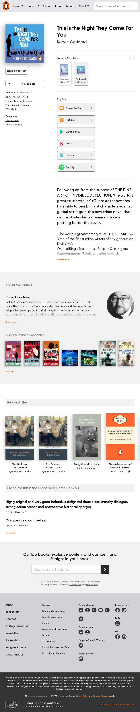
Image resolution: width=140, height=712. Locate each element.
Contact (10, 619)
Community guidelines (53, 610)
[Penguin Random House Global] (15, 704)
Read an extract (16, 71)
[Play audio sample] (9, 83)
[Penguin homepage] (6, 5)
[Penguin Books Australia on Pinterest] (94, 610)
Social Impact (14, 654)
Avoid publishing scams (54, 628)
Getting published (16, 626)
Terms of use (49, 641)
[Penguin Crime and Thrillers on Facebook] (81, 645)
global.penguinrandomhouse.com (114, 704)
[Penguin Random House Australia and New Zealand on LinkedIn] (107, 610)
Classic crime (12, 120)
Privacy (45, 635)
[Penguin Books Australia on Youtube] (100, 610)
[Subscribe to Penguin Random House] (105, 569)
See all (9, 371)
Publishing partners (52, 616)
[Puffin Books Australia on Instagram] (117, 623)
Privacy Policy (92, 584)
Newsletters (12, 633)
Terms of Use (75, 584)
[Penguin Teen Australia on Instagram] (87, 632)
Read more (63, 259)
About (9, 604)
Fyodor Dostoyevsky (53, 471)
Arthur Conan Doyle (120, 471)
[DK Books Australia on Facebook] (117, 636)
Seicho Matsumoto (86, 468)
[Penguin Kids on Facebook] (117, 610)
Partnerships (12, 640)
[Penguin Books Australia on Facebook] (81, 610)
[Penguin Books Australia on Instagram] (87, 610)
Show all (10, 533)
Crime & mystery (13, 124)
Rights (45, 622)
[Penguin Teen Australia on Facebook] (81, 632)
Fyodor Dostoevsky (20, 471)
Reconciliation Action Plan (55, 647)
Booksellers (12, 612)
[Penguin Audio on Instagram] (81, 658)
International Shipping (53, 653)
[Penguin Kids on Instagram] (124, 610)
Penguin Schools (15, 647)
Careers (46, 604)
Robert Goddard (72, 42)
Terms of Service (101, 695)
